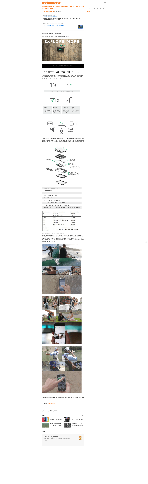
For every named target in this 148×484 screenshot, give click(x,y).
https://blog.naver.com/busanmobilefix (52, 23)
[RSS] (89, 9)
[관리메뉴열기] (146, 241)
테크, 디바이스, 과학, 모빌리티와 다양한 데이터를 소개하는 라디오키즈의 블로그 (57, 438)
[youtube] (100, 9)
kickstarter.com (52, 403)
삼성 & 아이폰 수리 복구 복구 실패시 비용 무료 (53, 25)
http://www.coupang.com (49, 15)
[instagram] (97, 9)
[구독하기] (146, 243)
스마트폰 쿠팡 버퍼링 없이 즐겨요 (50, 17)
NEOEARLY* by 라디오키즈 (51, 437)
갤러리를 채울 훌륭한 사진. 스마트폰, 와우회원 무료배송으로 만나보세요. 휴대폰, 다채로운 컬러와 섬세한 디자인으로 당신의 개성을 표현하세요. (62, 19)
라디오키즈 (52, 11)
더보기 (83, 415)
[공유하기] (46, 411)
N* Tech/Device (45, 11)
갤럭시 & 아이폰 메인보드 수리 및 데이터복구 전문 (53, 27)
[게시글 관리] (47, 411)
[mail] (103, 9)
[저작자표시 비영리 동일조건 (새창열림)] (55, 410)
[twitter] (94, 9)
